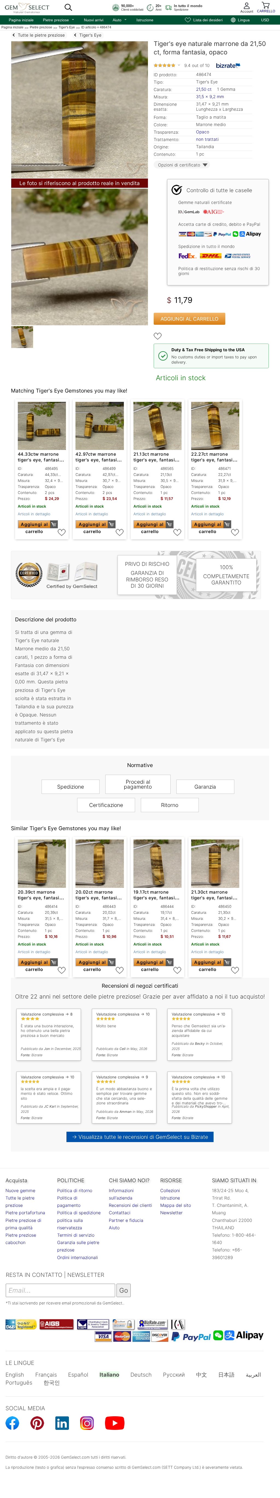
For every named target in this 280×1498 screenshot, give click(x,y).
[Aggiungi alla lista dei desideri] (158, 336)
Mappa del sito (175, 1205)
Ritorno (169, 805)
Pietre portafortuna (25, 1212)
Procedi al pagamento (138, 784)
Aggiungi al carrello (189, 319)
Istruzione (144, 20)
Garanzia (205, 786)
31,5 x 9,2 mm (210, 96)
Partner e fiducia (126, 1220)
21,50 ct (204, 89)
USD (265, 20)
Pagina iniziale (21, 20)
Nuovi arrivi (93, 20)
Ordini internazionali (77, 1257)
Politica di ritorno (74, 1190)
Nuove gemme (20, 1190)
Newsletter (171, 1212)
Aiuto (120, 19)
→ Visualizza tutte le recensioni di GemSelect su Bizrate (140, 1137)
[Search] (68, 7)
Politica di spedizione (79, 1212)
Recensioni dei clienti (130, 1205)
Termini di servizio (75, 1235)
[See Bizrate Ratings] (228, 65)
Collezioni (170, 1190)
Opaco (202, 131)
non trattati (207, 139)
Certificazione (106, 805)
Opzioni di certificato (179, 165)
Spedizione (70, 786)
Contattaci (119, 1212)
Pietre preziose (59, 19)
